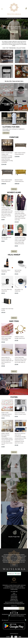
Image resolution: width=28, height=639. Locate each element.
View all (14, 251)
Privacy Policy (14, 596)
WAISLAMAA (5, 585)
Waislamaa (15, 633)
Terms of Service (14, 600)
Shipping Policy (14, 599)
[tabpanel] (14, 384)
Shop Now (5, 132)
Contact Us (14, 594)
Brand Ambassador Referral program (14, 602)
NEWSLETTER (14, 605)
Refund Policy (14, 597)
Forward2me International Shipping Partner (14, 603)
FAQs (14, 593)
